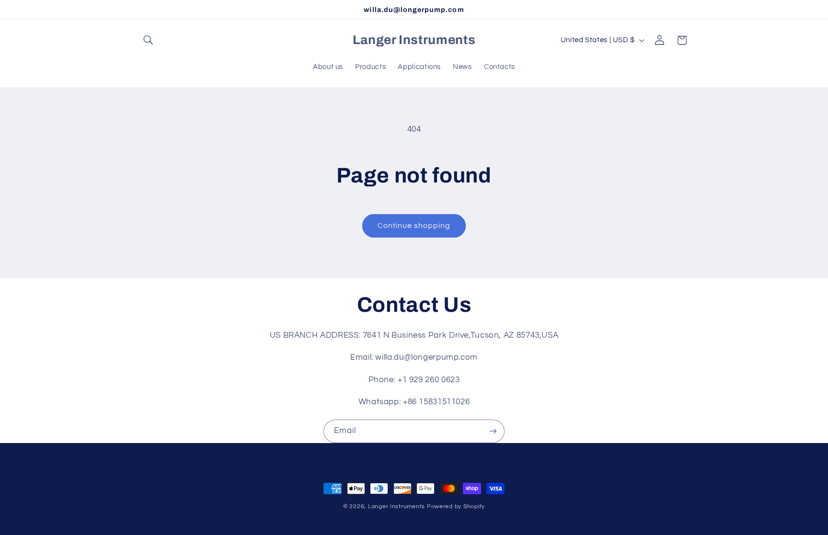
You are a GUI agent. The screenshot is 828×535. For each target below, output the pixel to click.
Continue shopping (414, 225)
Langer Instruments (396, 506)
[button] (149, 40)
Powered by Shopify (456, 506)
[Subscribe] (493, 431)
